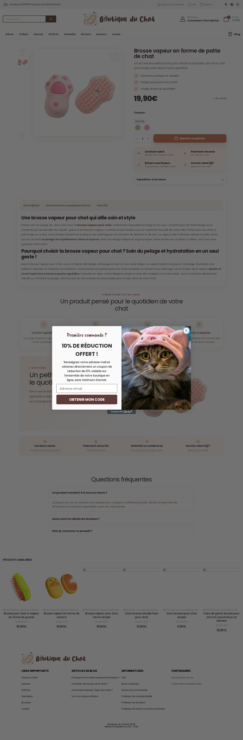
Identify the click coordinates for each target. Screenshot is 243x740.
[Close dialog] (186, 331)
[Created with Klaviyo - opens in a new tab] (121, 412)
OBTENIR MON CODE (87, 399)
